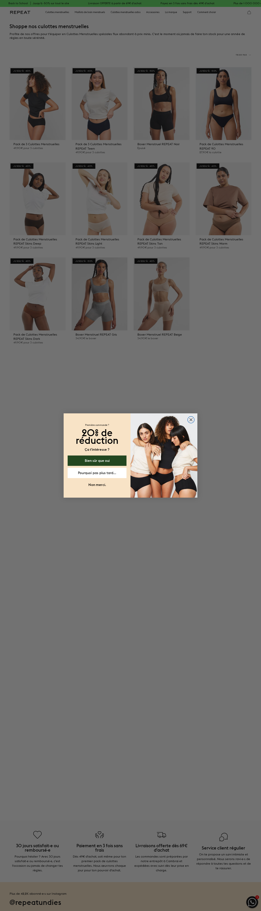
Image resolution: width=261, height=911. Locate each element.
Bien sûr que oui (97, 460)
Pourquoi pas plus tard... (97, 473)
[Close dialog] (191, 419)
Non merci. (97, 485)
